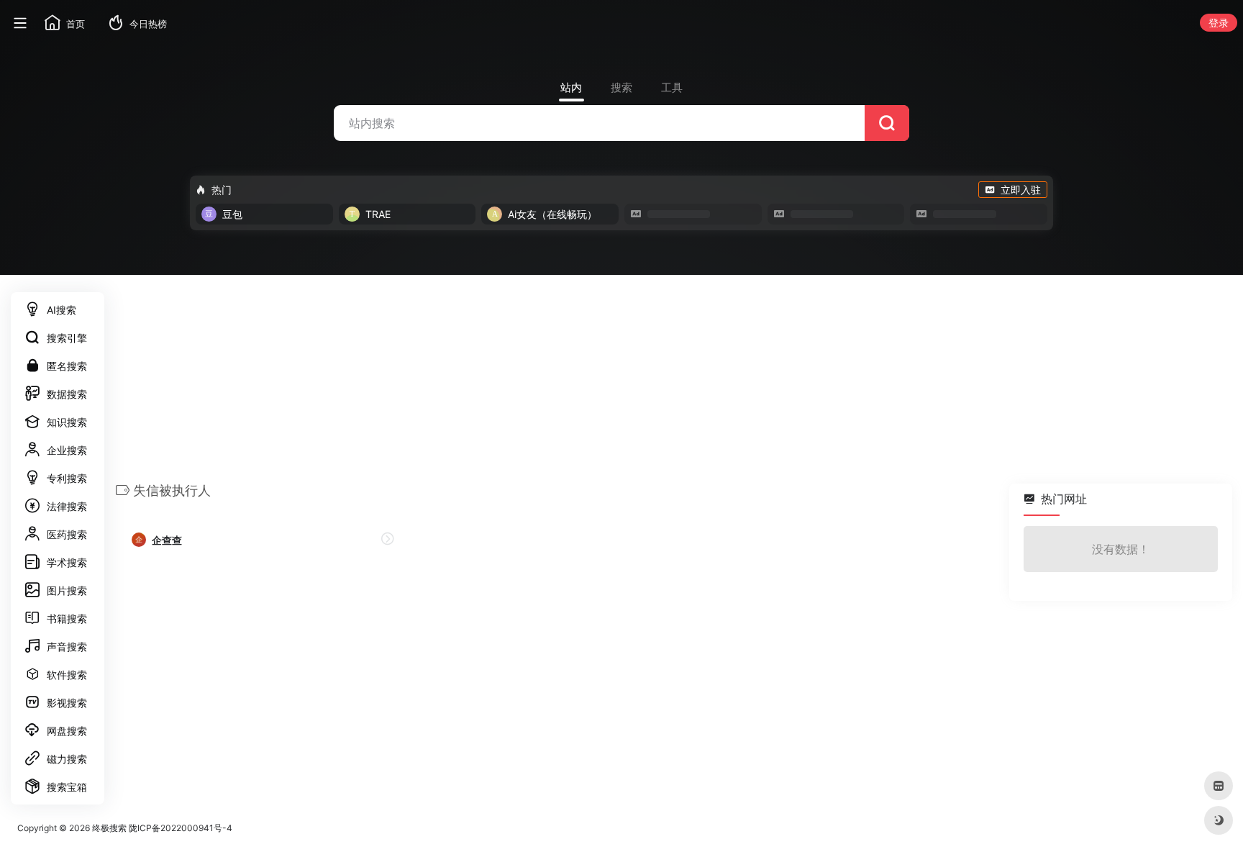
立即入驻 (1021, 189)
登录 (1218, 23)
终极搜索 (109, 827)
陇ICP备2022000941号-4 (180, 827)
